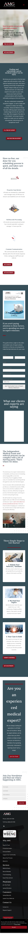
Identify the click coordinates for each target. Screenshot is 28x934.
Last (15, 359)
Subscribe (21, 803)
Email (5, 362)
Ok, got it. (14, 927)
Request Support (7, 910)
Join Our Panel (14, 756)
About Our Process (8, 858)
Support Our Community (9, 855)
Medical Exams (6, 868)
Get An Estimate (8, 52)
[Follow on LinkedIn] (4, 826)
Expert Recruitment (8, 878)
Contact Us (5, 907)
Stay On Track (6, 845)
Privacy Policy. (17, 924)
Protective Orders (7, 848)
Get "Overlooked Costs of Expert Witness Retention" (14, 386)
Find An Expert (8, 44)
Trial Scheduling (7, 874)
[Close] (26, 919)
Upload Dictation (7, 888)
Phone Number (7, 373)
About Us (5, 861)
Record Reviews (7, 871)
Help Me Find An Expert (14, 138)
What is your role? (8, 379)
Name (5, 355)
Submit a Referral (9, 657)
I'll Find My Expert (9, 130)
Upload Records (7, 895)
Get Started (7, 264)
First (4, 359)
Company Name (7, 368)
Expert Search (8, 918)
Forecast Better (7, 851)
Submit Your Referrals (8, 898)
